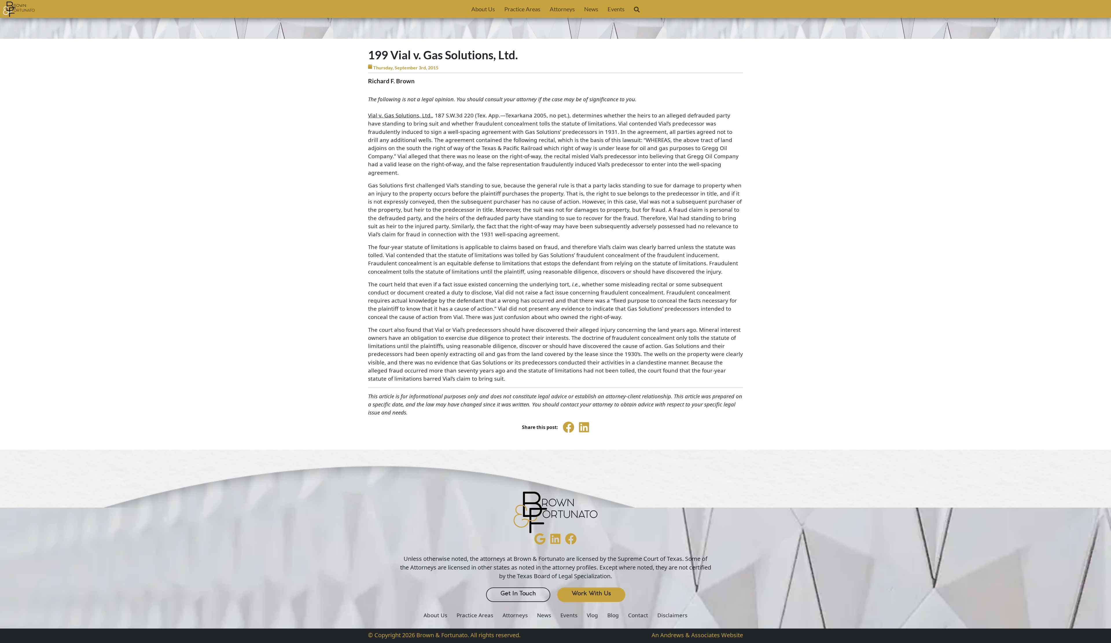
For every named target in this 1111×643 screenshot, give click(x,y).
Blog (613, 615)
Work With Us (591, 593)
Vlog (592, 615)
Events (616, 8)
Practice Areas (522, 8)
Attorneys (562, 8)
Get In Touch (518, 593)
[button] (636, 10)
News (591, 8)
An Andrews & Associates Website (697, 635)
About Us (483, 8)
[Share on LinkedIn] (584, 432)
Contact (638, 615)
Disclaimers (672, 615)
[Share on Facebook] (568, 432)
